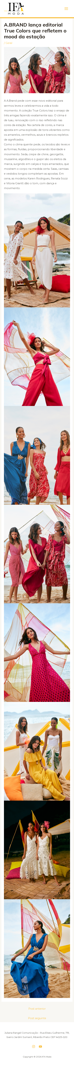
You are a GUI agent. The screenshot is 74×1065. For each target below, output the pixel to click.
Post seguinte (37, 1018)
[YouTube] (40, 1046)
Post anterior (37, 1008)
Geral (9, 43)
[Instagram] (33, 1046)
